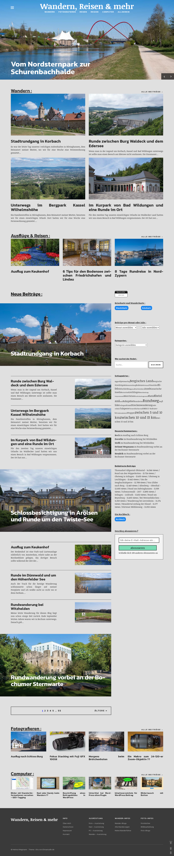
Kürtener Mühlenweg (132, 507)
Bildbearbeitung (147, 827)
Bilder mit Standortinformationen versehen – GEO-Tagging (22, 795)
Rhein (151, 395)
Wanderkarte (121, 308)
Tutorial (140, 409)
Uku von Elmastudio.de (44, 849)
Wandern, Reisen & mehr (87, 6)
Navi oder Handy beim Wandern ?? (48, 794)
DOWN (171, 853)
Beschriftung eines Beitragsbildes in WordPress (74, 795)
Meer (126, 396)
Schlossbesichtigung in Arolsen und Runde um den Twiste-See (54, 516)
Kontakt (66, 834)
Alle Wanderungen (122, 827)
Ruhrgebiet (128, 401)
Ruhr (121, 401)
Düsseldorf (153, 385)
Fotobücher (145, 823)
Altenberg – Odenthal (149, 485)
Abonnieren (138, 548)
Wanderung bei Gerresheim (141, 500)
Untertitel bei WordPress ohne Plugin (100, 794)
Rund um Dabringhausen (140, 488)
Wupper (131, 412)
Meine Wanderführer (123, 830)
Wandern (50, 11)
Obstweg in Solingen (124, 476)
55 (59, 710)
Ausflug (127, 381)
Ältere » (101, 710)
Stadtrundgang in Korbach (36, 141)
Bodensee (140, 385)
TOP (171, 843)
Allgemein (124, 11)
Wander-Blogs (120, 823)
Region (94, 11)
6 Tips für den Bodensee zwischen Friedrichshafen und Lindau (87, 275)
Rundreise (138, 401)
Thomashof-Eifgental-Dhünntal (130, 470)
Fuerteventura (140, 389)
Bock (117, 435)
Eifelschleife (123, 389)
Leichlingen (134, 392)
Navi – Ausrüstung (96, 827)
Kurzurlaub (125, 392)
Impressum (67, 830)
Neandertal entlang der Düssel (136, 503)
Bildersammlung (130, 385)
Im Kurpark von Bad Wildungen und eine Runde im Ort (126, 207)
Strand (128, 405)
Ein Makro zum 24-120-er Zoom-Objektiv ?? (145, 758)
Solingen (122, 405)
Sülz (118, 409)
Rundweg (151, 400)
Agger (117, 381)
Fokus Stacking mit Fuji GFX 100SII (67, 758)
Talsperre (124, 408)
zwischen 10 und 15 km (138, 417)
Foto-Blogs (145, 830)
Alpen (121, 381)
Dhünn (146, 385)
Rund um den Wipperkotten (128, 473)
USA (118, 413)
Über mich (67, 823)
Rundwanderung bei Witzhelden (27, 606)
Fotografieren (67, 11)
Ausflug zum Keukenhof (30, 271)
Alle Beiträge (151, 91)
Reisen (83, 11)
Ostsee (132, 395)
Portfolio (138, 396)
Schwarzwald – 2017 (131, 491)
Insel (147, 388)
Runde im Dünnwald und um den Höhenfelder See (33, 577)
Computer (108, 11)
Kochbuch (120, 519)
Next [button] (171, 76)
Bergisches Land (141, 381)
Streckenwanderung (141, 405)
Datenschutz (68, 827)
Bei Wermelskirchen (149, 497)
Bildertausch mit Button (152, 794)
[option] (87, 40)
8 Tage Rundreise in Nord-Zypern (139, 273)
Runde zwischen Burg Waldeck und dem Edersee (126, 143)
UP (171, 848)
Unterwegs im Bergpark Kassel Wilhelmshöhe (48, 207)
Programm (144, 396)
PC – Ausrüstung (96, 830)
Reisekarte (146, 308)
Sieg (160, 401)
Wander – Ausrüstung (97, 834)
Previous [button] (164, 76)
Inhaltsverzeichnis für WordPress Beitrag (126, 794)
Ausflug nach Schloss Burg (135, 435)
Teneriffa (133, 408)
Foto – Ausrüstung (96, 823)
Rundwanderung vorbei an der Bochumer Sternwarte (58, 681)
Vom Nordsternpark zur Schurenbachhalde (50, 67)
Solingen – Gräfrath (124, 494)
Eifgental (132, 389)
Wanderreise (123, 413)
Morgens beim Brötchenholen (106, 758)
